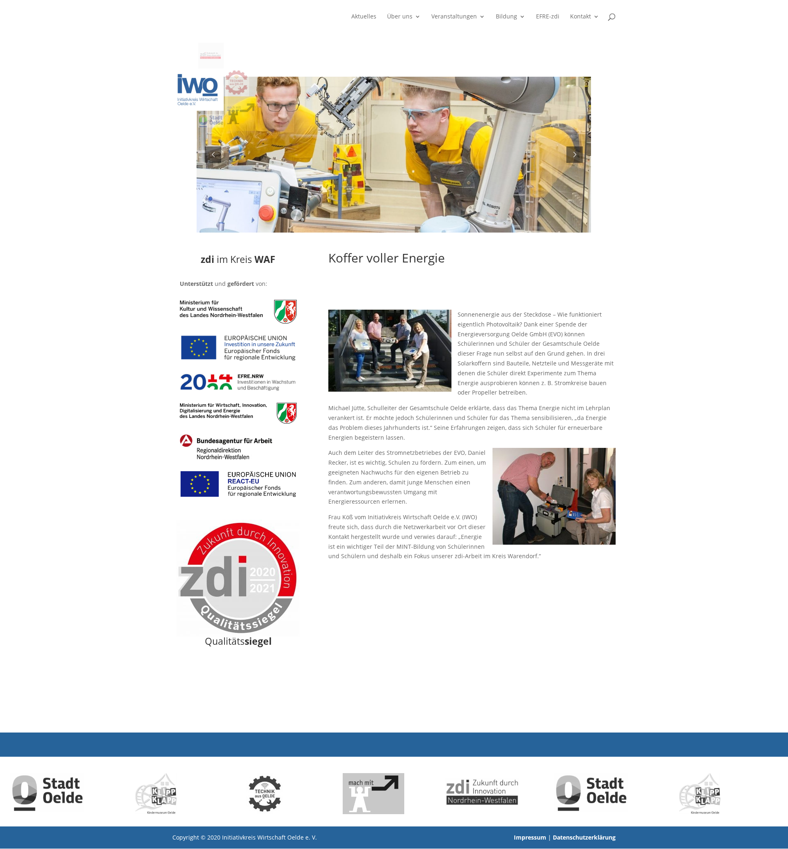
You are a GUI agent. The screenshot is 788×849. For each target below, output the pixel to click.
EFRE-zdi (547, 17)
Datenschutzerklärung (584, 837)
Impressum (530, 837)
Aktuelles (363, 17)
